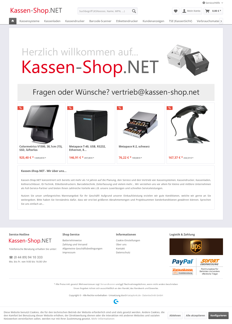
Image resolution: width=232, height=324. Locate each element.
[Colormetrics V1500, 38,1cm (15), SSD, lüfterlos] (41, 124)
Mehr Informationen (102, 318)
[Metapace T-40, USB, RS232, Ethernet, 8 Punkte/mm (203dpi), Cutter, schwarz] (91, 124)
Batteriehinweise (72, 240)
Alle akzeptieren (195, 315)
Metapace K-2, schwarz (134, 146)
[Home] (12, 21)
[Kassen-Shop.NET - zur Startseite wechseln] (36, 12)
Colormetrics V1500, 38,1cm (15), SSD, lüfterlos (41, 148)
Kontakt (120, 248)
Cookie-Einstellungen (128, 240)
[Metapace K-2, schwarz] (141, 124)
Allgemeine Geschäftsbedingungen (82, 248)
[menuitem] (108, 11)
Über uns (121, 244)
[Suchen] (134, 11)
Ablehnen (175, 315)
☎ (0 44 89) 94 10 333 (26, 257)
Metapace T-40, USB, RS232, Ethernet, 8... (87, 148)
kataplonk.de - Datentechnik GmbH (145, 295)
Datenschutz (123, 252)
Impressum (69, 252)
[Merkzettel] (175, 11)
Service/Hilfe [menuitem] (213, 2)
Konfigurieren (218, 315)
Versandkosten (107, 284)
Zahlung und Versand (75, 244)
